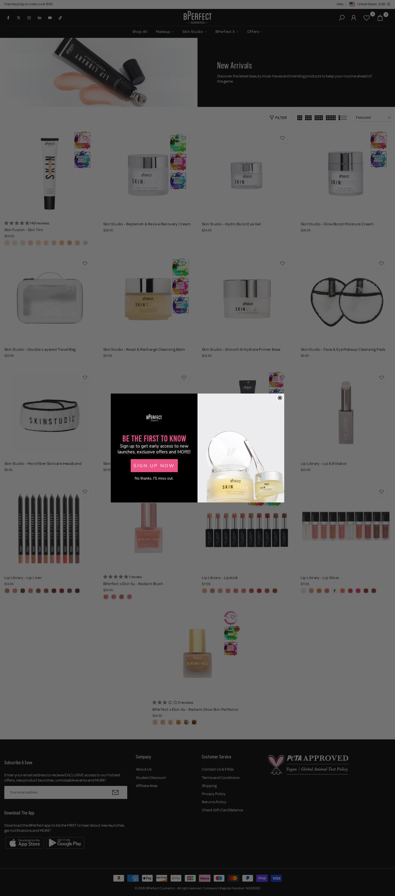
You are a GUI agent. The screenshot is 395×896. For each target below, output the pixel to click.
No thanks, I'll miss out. (154, 478)
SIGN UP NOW (154, 466)
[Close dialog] (280, 398)
